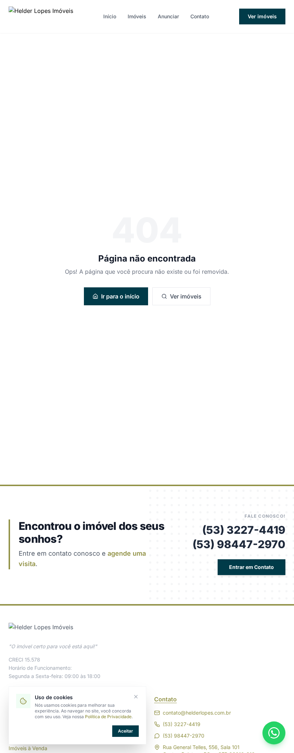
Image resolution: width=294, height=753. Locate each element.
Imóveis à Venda (28, 748)
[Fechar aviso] (136, 696)
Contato (199, 16)
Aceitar (125, 731)
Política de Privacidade (108, 716)
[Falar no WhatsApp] (273, 732)
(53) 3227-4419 (243, 529)
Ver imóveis (262, 16)
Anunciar (168, 16)
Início (109, 16)
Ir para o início (120, 296)
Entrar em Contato (251, 567)
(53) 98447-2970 (239, 544)
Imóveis (137, 16)
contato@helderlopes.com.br (197, 713)
